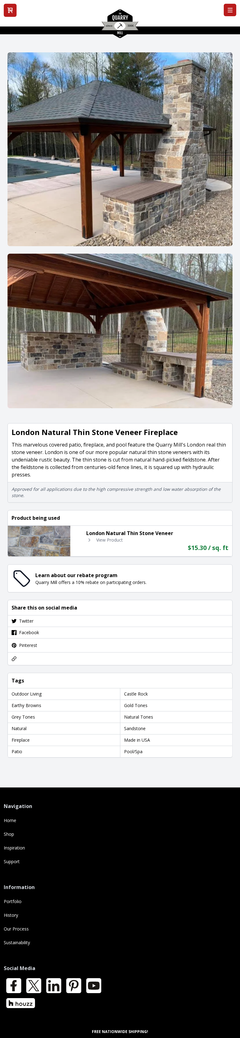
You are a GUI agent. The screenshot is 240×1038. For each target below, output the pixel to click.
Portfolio (13, 901)
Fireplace (21, 740)
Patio (17, 751)
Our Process (16, 929)
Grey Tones (23, 717)
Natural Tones (138, 717)
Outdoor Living (27, 694)
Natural (19, 728)
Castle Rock (136, 694)
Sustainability (17, 942)
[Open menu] (230, 10)
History (11, 915)
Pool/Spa (133, 751)
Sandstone (135, 728)
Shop (9, 834)
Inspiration (14, 848)
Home (10, 820)
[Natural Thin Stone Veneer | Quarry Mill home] (120, 25)
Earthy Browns (26, 705)
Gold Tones (136, 705)
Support (12, 861)
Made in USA (137, 740)
